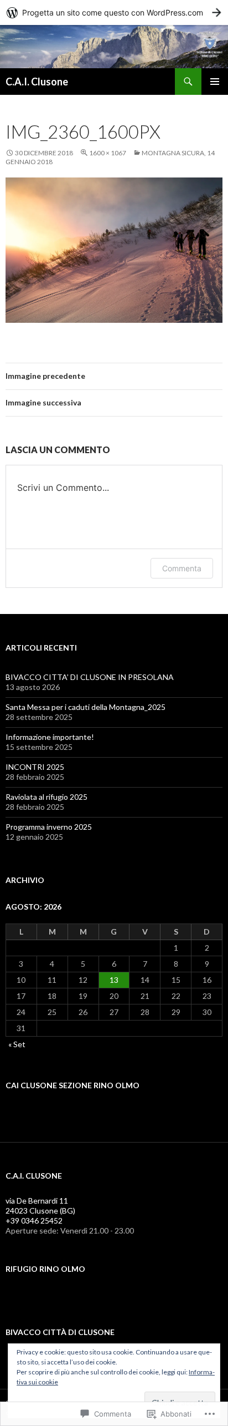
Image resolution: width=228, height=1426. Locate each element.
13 (114, 980)
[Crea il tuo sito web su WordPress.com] (114, 12)
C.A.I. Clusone (37, 81)
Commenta (181, 568)
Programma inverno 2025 (49, 826)
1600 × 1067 (107, 153)
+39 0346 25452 (34, 1220)
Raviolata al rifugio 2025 (46, 796)
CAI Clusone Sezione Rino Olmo (72, 1085)
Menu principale (214, 81)
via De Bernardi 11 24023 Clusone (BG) (40, 1205)
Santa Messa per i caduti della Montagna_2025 (85, 707)
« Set (16, 1044)
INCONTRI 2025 (35, 767)
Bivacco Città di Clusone (60, 1332)
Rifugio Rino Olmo (45, 1268)
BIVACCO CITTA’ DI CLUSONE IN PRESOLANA (90, 677)
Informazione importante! (50, 737)
